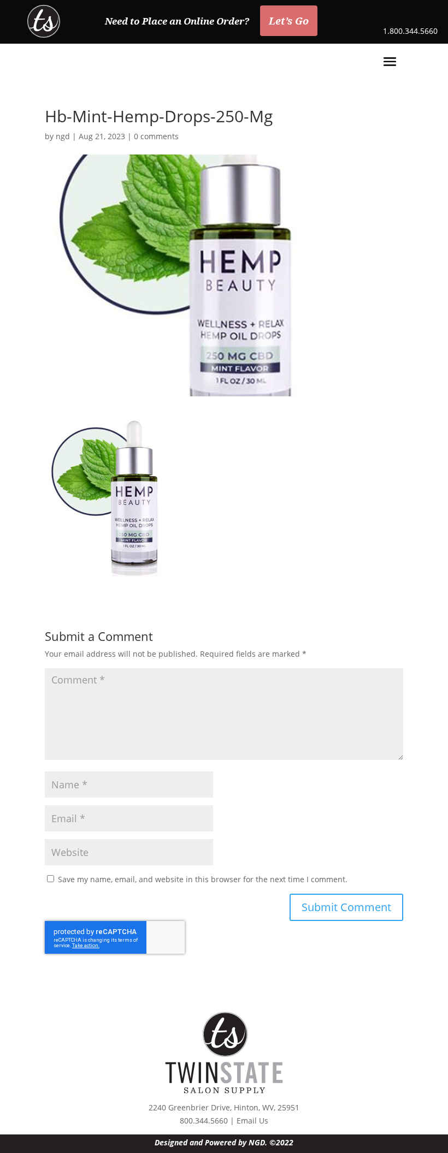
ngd (63, 136)
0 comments (156, 136)
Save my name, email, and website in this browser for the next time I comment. (202, 879)
